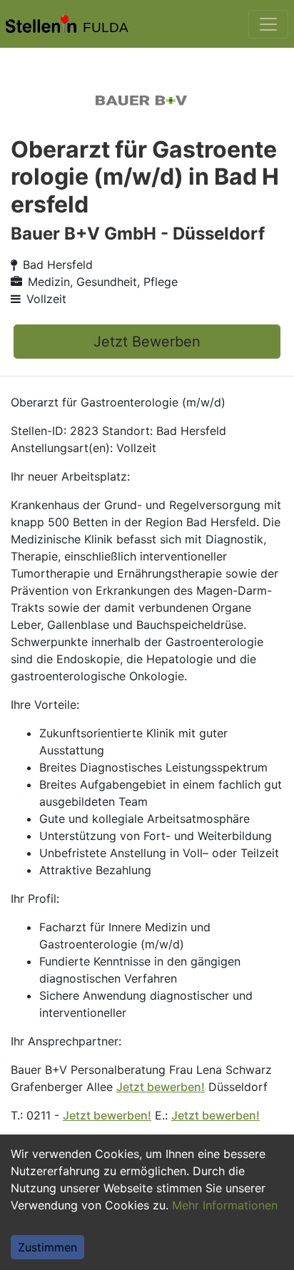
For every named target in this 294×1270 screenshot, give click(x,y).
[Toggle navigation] (268, 24)
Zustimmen (47, 1247)
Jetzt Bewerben (147, 341)
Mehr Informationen (225, 1205)
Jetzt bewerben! (160, 1087)
